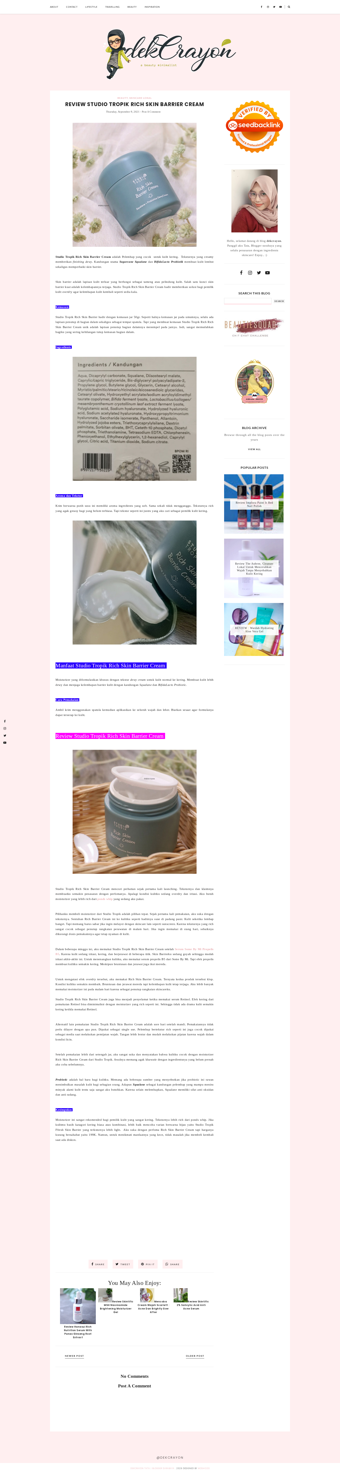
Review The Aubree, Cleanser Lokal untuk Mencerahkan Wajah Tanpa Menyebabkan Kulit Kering (254, 568)
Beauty (122, 97)
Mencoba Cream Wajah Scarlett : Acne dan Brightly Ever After (153, 1307)
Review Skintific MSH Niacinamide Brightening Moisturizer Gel (116, 1307)
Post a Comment (151, 111)
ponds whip (105, 899)
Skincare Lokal (140, 97)
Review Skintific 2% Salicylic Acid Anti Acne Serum (193, 1305)
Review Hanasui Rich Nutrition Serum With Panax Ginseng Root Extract (78, 1332)
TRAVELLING (112, 7)
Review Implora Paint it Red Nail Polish (254, 504)
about (54, 7)
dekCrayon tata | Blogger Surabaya (152, 1468)
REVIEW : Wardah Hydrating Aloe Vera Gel (254, 630)
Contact (72, 7)
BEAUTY (132, 7)
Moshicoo (204, 1468)
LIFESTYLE (91, 7)
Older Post (195, 1355)
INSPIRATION (152, 7)
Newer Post (74, 1355)
